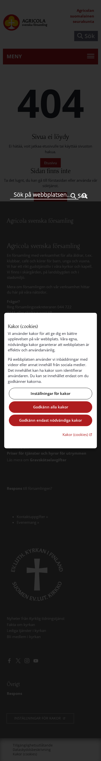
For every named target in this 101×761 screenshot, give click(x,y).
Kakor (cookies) (78, 434)
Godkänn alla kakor (50, 406)
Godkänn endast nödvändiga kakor (50, 420)
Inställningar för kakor (50, 393)
